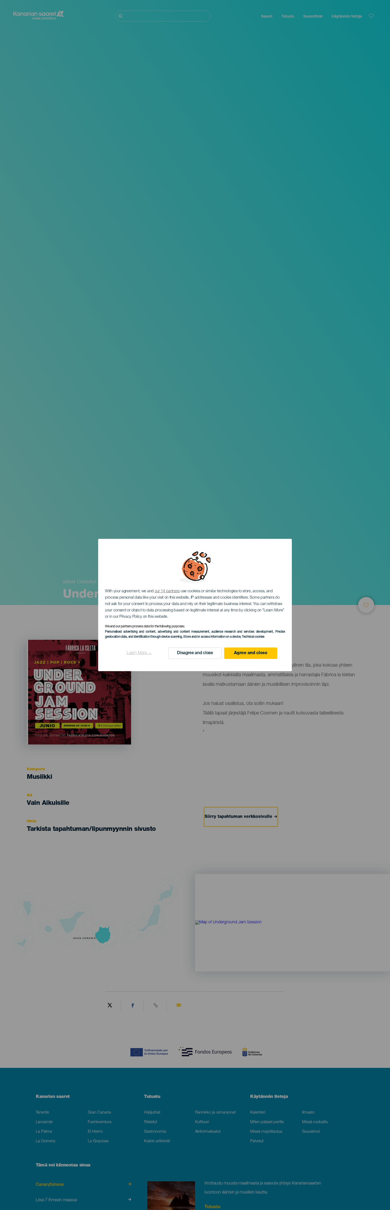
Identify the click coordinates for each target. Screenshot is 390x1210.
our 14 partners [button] (167, 591)
